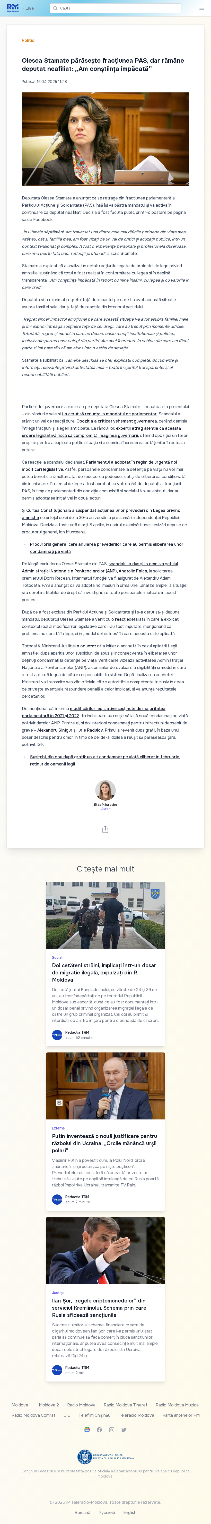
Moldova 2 (49, 1405)
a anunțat (87, 646)
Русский (107, 1512)
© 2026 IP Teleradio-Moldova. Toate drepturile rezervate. (105, 1502)
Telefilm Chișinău (94, 1415)
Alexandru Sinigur (55, 730)
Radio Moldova (81, 1405)
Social (57, 957)
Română (82, 1512)
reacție (122, 619)
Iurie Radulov (90, 730)
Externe (58, 1128)
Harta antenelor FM (181, 1415)
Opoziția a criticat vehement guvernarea (116, 421)
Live (28, 8)
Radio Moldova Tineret (125, 1405)
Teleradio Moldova (136, 1415)
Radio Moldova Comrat (33, 1415)
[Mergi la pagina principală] (13, 8)
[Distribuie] (105, 829)
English (129, 1512)
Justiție (58, 1292)
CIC (67, 1415)
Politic (28, 40)
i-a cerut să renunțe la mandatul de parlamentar (109, 414)
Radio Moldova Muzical (177, 1405)
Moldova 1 (21, 1405)
